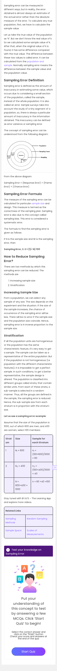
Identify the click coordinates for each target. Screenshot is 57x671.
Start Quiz (28, 652)
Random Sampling (37, 518)
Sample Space (14, 530)
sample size (38, 203)
